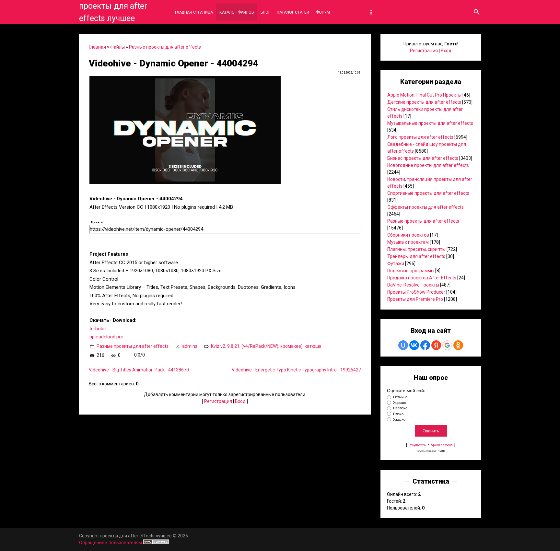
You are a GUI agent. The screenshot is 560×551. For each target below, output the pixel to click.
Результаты (417, 445)
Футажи (395, 263)
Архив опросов (442, 445)
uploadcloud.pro (106, 337)
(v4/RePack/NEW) (259, 345)
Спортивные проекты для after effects (428, 193)
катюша (313, 345)
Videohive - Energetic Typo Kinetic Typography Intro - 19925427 (296, 369)
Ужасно (399, 419)
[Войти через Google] (447, 345)
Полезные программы (410, 270)
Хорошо (399, 402)
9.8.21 (233, 345)
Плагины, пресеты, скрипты (416, 249)
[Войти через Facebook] (425, 345)
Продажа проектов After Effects (421, 277)
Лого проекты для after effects (420, 137)
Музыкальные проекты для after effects (430, 123)
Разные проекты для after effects (165, 47)
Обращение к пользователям (110, 542)
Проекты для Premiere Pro (415, 299)
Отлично (400, 397)
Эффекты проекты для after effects (425, 207)
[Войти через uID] (403, 345)
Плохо (398, 414)
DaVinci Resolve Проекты (413, 284)
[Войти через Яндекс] (436, 345)
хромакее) (291, 345)
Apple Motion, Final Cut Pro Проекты (424, 95)
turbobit (97, 329)
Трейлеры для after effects (416, 256)
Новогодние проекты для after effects (428, 165)
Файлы (117, 47)
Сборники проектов (408, 235)
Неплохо (400, 408)
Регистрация (218, 401)
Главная (97, 47)
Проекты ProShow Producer (416, 292)
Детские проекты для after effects (424, 102)
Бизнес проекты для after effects (422, 158)
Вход (240, 401)
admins (189, 345)
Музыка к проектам (408, 242)
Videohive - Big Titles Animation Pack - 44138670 (139, 369)
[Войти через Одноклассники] (458, 345)
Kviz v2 (218, 345)
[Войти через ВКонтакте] (414, 345)
